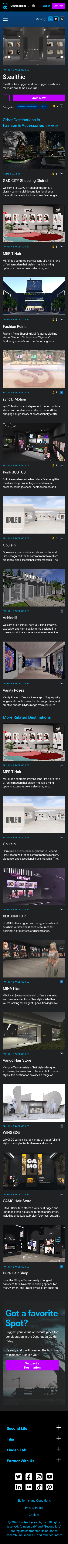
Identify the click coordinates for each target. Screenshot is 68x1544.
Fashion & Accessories (16, 70)
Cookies (34, 1515)
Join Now (39, 98)
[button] (21, 6)
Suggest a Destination (32, 1365)
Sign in (46, 5)
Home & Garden (12, 174)
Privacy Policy (34, 1508)
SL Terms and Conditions (34, 1500)
